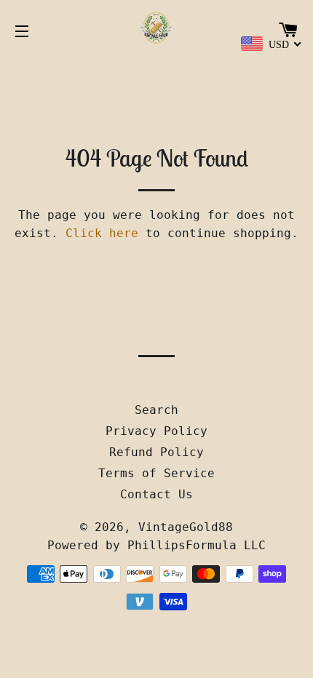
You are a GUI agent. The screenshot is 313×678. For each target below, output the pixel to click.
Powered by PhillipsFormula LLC (156, 545)
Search (156, 410)
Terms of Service (156, 473)
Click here (102, 233)
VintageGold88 (185, 527)
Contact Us (156, 494)
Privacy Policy (156, 431)
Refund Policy (156, 452)
